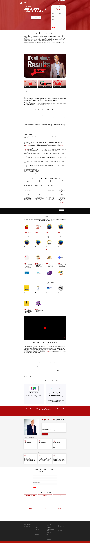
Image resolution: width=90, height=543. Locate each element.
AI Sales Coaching (48, 538)
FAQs (35, 526)
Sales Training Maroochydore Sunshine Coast (50, 529)
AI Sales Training (48, 537)
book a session (30, 173)
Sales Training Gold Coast (48, 528)
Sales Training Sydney (48, 523)
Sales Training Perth (48, 531)
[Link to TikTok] (65, 0)
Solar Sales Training (37, 529)
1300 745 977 (57, 0)
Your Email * (53, 16)
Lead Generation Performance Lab (38, 532)
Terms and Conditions (37, 527)
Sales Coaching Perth (48, 535)
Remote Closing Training (37, 528)
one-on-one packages (27, 145)
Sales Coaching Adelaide (48, 533)
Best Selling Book (36, 524)
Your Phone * (53, 19)
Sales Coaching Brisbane (48, 534)
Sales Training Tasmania (48, 530)
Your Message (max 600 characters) (36, 482)
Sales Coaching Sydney (48, 536)
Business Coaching (37, 534)
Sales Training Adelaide (48, 525)
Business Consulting (37, 533)
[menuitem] (33, 3)
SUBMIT (53, 27)
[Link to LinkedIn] (62, 0)
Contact (36, 525)
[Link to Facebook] (61, 0)
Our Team (36, 523)
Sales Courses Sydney (48, 532)
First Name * (53, 13)
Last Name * (60, 13)
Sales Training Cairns (48, 526)
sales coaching (61, 145)
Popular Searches (37, 531)
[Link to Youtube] (63, 0)
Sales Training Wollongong (48, 524)
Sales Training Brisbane (48, 527)
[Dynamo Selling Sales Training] (23, 3)
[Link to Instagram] (64, 0)
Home (24, 6)
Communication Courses (48, 539)
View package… (62, 192)
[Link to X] (60, 0)
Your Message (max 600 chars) (55, 22)
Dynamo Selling (26, 149)
